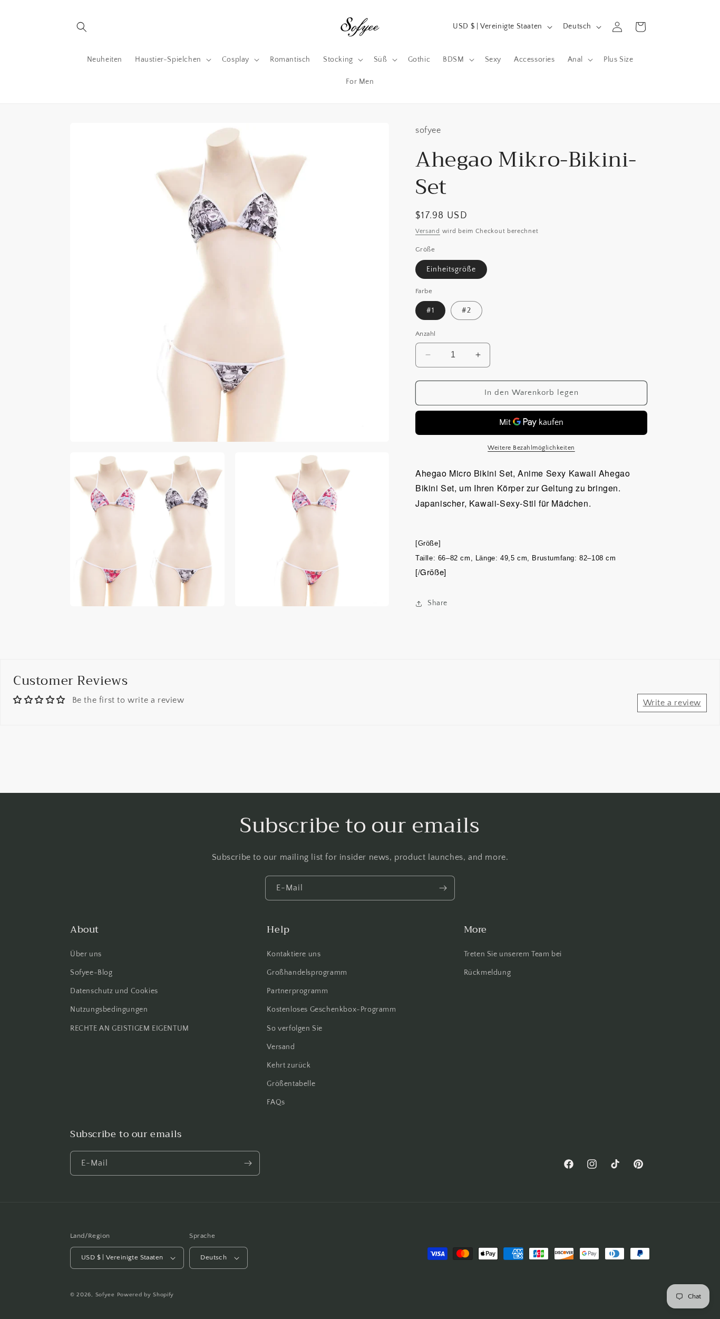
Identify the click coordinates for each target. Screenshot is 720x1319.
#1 (430, 310)
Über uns (86, 954)
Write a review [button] (672, 702)
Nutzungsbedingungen (109, 1010)
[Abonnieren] (442, 888)
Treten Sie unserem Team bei (513, 954)
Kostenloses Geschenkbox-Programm (331, 1010)
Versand (427, 231)
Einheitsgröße (451, 269)
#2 (466, 310)
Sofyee (105, 1295)
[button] (81, 26)
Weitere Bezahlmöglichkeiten (531, 447)
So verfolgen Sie (295, 1028)
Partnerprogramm (297, 991)
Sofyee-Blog (91, 972)
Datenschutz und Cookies (114, 991)
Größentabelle (291, 1084)
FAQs (276, 1103)
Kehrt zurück (288, 1065)
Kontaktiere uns (293, 954)
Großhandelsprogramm (307, 972)
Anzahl (425, 333)
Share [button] (437, 603)
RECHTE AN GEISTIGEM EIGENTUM (129, 1028)
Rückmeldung (487, 972)
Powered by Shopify (145, 1295)
